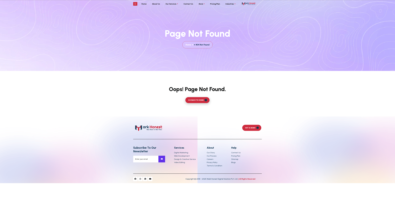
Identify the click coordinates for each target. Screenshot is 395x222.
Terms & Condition (214, 166)
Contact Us (236, 153)
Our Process (212, 156)
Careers (210, 159)
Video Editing (179, 162)
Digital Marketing (181, 153)
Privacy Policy (212, 162)
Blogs (233, 162)
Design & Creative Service (185, 159)
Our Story (211, 153)
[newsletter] (161, 159)
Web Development (182, 156)
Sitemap (234, 159)
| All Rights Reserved (246, 179)
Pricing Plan (235, 156)
